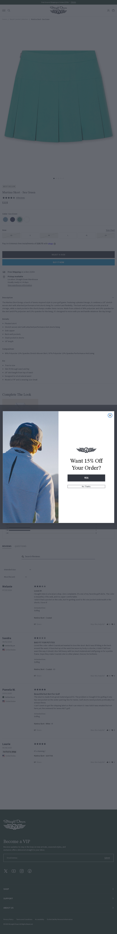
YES (86, 478)
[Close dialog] (110, 415)
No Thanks (86, 486)
